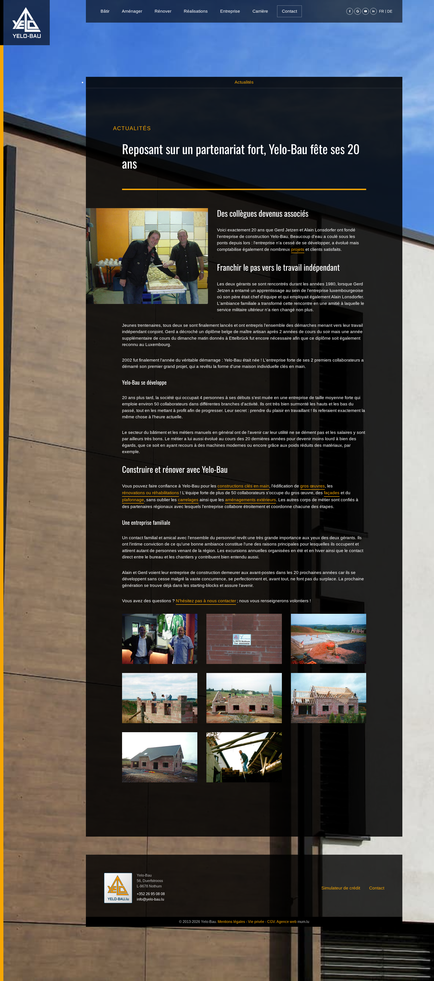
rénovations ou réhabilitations (150, 492)
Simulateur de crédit (340, 888)
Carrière (260, 11)
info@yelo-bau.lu (150, 899)
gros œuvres (312, 486)
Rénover (163, 11)
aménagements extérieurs (250, 499)
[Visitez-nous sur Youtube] (365, 11)
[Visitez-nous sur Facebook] (349, 11)
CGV (271, 922)
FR (381, 11)
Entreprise (230, 11)
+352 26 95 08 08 (151, 894)
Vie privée (256, 922)
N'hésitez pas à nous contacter (206, 600)
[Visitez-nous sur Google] (357, 11)
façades (332, 492)
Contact (289, 11)
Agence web (286, 922)
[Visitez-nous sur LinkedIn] (373, 11)
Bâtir (105, 11)
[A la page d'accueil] (26, 23)
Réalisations (196, 11)
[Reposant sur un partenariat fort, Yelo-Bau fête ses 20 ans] (159, 638)
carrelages (188, 499)
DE (389, 11)
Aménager (132, 11)
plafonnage (133, 499)
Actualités (244, 82)
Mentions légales (231, 922)
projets (297, 249)
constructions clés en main (243, 486)
